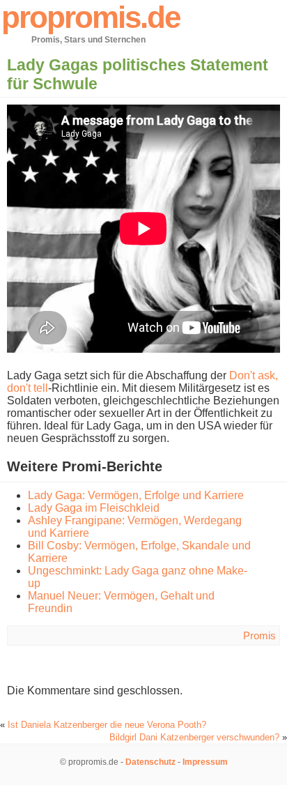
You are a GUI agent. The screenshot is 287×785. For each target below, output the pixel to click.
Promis (259, 635)
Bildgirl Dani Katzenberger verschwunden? (194, 737)
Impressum (205, 762)
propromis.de (90, 17)
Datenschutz (150, 762)
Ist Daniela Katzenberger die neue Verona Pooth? (107, 724)
